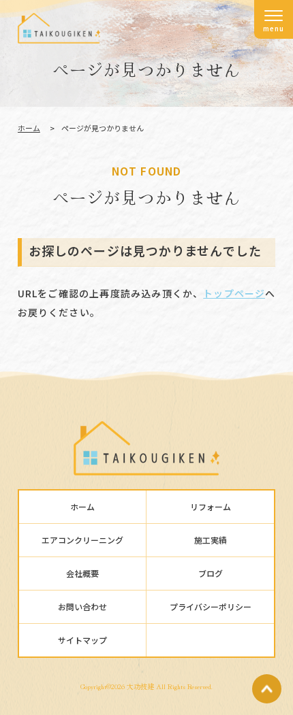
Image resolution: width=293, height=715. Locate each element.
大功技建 (140, 686)
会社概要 (82, 573)
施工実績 (210, 540)
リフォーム (210, 506)
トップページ (234, 293)
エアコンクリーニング (82, 540)
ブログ (210, 573)
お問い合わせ (82, 606)
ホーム (29, 127)
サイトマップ (82, 640)
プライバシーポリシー (210, 606)
